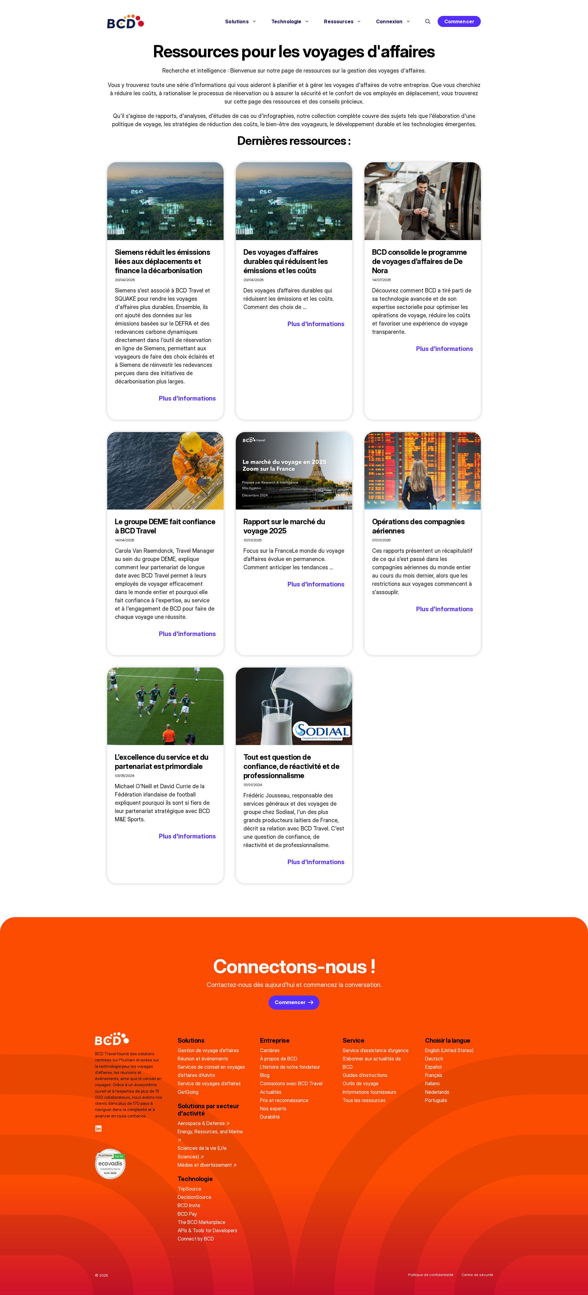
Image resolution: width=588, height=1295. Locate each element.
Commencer (459, 21)
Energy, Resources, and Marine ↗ (210, 1135)
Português (436, 1100)
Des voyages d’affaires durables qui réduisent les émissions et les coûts (285, 261)
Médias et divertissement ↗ (207, 1165)
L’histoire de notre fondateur (290, 1067)
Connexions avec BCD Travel (291, 1083)
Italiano (432, 1083)
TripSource (189, 1189)
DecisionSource (194, 1197)
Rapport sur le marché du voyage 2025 (284, 526)
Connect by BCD (196, 1239)
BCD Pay (187, 1214)
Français (433, 1075)
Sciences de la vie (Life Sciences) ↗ (202, 1152)
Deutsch (434, 1059)
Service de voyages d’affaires (209, 1083)
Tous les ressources (364, 1100)
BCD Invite (189, 1205)
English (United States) (449, 1050)
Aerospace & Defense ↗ (204, 1123)
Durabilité (270, 1117)
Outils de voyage (361, 1083)
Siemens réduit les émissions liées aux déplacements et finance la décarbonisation (162, 261)
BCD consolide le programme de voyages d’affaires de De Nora (419, 261)
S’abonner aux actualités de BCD (372, 1063)
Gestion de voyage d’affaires (208, 1050)
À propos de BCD (278, 1059)
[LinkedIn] (98, 1128)
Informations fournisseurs (369, 1092)
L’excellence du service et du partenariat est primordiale (162, 762)
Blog (265, 1075)
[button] (428, 21)
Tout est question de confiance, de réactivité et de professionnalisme (291, 766)
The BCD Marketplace (201, 1222)
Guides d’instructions (365, 1075)
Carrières (270, 1050)
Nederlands (437, 1092)
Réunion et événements (203, 1059)
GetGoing (188, 1092)
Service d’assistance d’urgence (376, 1050)
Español (433, 1067)
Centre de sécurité (477, 1274)
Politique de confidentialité (430, 1274)
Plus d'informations (187, 398)
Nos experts (273, 1108)
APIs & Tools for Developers (207, 1230)
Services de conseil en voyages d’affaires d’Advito (211, 1071)
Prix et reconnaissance (284, 1100)
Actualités (270, 1092)
